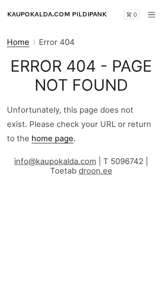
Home (18, 42)
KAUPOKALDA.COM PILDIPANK (57, 14)
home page (52, 138)
